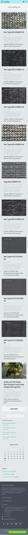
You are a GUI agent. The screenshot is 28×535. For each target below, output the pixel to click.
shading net (16, 41)
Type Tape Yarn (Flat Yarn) (9, 14)
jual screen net (15, 39)
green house (8, 37)
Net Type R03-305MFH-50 (14, 144)
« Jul (5, 463)
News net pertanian (8, 364)
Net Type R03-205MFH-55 (14, 32)
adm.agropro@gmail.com (10, 519)
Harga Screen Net (15, 37)
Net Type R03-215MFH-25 (14, 107)
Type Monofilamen (8, 239)
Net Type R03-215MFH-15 (14, 69)
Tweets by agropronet (7, 500)
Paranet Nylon (17, 40)
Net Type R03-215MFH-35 (14, 219)
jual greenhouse (12, 38)
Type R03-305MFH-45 (12, 182)
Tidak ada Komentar (17, 147)
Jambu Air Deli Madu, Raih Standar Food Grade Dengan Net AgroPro (14, 384)
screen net (11, 41)
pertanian (6, 41)
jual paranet (8, 39)
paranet (11, 40)
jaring (7, 38)
